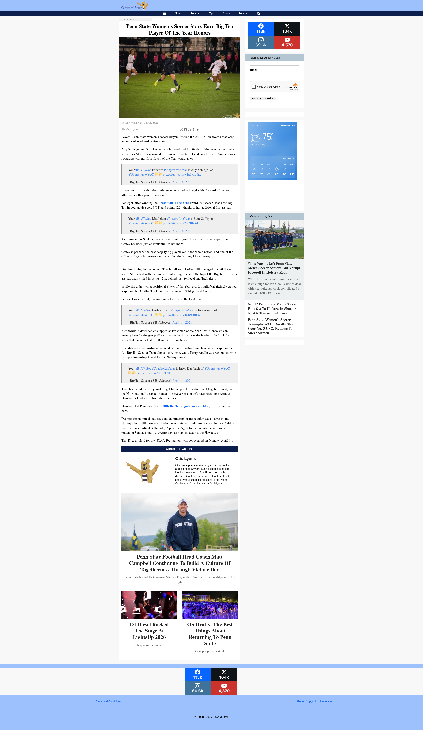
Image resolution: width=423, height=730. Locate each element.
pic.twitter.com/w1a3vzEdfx (182, 174)
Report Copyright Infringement (314, 701)
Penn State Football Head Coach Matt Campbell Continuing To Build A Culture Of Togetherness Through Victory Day (179, 563)
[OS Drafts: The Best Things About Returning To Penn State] (210, 617)
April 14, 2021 (182, 182)
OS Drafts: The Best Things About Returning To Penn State (210, 633)
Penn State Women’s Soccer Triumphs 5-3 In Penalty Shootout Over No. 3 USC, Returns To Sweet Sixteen (274, 326)
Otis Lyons (132, 129)
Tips (211, 13)
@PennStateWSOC (141, 174)
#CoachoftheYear (163, 368)
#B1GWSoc (143, 169)
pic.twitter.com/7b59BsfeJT (181, 223)
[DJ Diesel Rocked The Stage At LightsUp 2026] (149, 617)
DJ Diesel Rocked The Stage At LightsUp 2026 (149, 630)
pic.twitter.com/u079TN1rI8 (155, 373)
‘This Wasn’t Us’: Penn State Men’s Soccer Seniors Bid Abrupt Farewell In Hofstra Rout (274, 268)
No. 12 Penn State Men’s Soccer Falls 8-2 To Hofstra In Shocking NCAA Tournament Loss (273, 308)
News (178, 13)
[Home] (134, 8)
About (226, 13)
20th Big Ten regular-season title (186, 406)
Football (243, 13)
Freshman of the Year (173, 202)
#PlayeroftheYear (175, 169)
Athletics (129, 19)
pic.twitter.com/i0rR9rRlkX (181, 315)
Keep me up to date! (263, 98)
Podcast (195, 13)
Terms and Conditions (108, 701)
